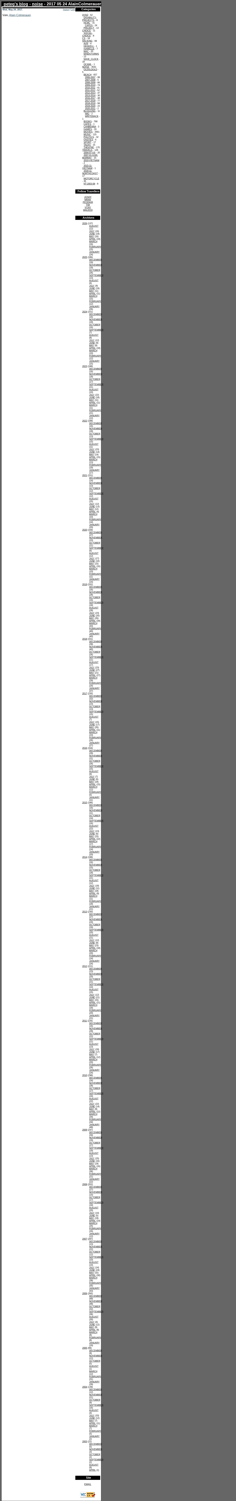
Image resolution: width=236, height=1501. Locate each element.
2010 (84, 1075)
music (87, 134)
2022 (84, 421)
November (95, 265)
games (88, 129)
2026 (84, 223)
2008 (84, 1184)
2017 (84, 693)
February (95, 247)
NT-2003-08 (89, 183)
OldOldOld (90, 69)
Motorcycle (91, 178)
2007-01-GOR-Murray (90, 156)
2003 (84, 1441)
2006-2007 (90, 77)
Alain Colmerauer (20, 15)
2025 (84, 257)
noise (37, 4)
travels (87, 150)
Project (89, 28)
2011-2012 (90, 90)
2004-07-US (89, 152)
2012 (84, 966)
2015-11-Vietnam (87, 167)
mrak (87, 199)
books (88, 121)
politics (89, 137)
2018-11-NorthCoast (90, 172)
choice (86, 30)
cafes (87, 124)
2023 (84, 366)
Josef (88, 197)
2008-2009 (90, 82)
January (94, 252)
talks (87, 145)
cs (83, 38)
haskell (89, 46)
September (96, 275)
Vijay (88, 207)
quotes (88, 139)
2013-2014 (90, 95)
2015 (84, 802)
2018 (84, 639)
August (93, 226)
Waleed (88, 210)
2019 (84, 584)
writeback (91, 116)
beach (87, 74)
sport (87, 142)
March (93, 241)
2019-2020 (90, 106)
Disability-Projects (89, 18)
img (87, 113)
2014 (84, 857)
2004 (84, 1387)
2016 (84, 748)
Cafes (89, 25)
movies (88, 132)
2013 (84, 911)
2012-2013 (90, 93)
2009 (84, 1130)
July (92, 231)
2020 (84, 530)
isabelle (89, 48)
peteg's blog (16, 4)
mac (86, 51)
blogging (90, 111)
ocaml (88, 64)
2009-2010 (90, 85)
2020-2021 (90, 108)
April (92, 239)
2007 (84, 1239)
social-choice (87, 34)
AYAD (85, 15)
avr (86, 43)
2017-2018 (90, 100)
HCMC (87, 22)
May (91, 236)
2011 (84, 1020)
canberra (90, 126)
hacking (87, 41)
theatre (89, 147)
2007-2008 (90, 80)
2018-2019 (90, 103)
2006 (84, 1293)
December (95, 260)
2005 (84, 1348)
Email (87, 1484)
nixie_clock (91, 59)
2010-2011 (90, 87)
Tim (88, 205)
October (94, 270)
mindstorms (91, 54)
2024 (84, 311)
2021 (84, 475)
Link (73, 9)
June (92, 234)
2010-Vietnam (91, 160)
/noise (66, 9)
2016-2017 (90, 98)
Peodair (88, 202)
